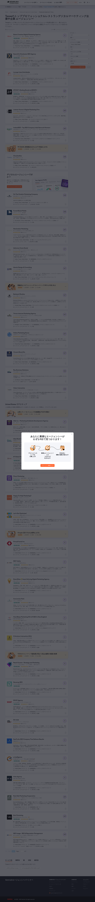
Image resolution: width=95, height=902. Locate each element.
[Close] (72, 434)
